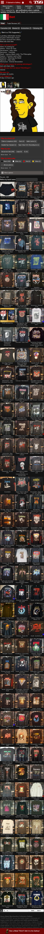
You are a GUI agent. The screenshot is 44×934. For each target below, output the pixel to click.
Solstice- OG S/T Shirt (7, 214)
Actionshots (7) (26, 28)
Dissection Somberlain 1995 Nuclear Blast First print (7, 252)
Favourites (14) (6, 28)
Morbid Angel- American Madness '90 (22, 251)
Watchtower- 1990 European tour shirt (7, 381)
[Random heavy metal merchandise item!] (23, 2)
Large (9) (19, 151)
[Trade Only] (36, 315)
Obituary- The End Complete (36, 798)
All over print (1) (8, 165)
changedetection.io (35, 12)
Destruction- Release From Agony (22, 546)
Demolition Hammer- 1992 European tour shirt (36, 382)
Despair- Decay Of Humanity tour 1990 (7, 798)
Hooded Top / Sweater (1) (8, 145)
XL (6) (26, 151)
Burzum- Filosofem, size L (36, 323)
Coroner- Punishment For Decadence (22, 528)
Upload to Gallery (14, 2)
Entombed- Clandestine (7, 232)
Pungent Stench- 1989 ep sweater (7, 709)
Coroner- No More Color (7, 563)
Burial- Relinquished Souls (7, 690)
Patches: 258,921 (19, 7)
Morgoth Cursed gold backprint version (22, 270)
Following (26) (37, 28)
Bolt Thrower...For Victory (7, 528)
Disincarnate (36, 779)
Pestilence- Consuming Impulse (22, 654)
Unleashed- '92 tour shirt (7, 472)
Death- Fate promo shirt (36, 726)
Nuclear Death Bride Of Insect (7, 835)
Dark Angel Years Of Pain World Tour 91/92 (7, 888)
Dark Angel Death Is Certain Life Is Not (7, 853)
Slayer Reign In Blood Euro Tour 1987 (22, 492)
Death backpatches (7, 323)
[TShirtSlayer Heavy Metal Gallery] (37, 2)
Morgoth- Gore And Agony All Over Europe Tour (21, 817)
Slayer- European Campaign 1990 (22, 363)
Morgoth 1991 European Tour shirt (7, 270)
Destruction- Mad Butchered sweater (7, 454)
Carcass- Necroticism (22, 380)
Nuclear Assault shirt (22, 197)
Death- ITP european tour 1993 (22, 744)
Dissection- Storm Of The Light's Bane (37, 418)
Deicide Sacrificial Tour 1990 (36, 853)
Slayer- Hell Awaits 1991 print (36, 215)
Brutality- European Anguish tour (36, 690)
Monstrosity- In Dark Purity (22, 233)
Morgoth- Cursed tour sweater (36, 436)
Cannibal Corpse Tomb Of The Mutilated (22, 888)
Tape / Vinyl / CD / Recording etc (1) (28, 145)
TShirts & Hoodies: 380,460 (7, 7)
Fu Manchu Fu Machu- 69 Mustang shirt (36, 906)
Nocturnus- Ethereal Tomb (36, 306)
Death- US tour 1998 (36, 600)
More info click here (6, 41)
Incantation (7, 492)
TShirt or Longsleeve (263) (9, 141)
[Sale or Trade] (22, 207)
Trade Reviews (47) (13, 23)
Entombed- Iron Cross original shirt (22, 436)
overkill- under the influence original (7, 762)
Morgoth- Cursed (7, 653)
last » (39, 910)
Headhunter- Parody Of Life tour (22, 400)
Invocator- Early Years (22, 342)
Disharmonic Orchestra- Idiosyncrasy (7, 344)
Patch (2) (21, 141)
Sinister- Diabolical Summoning (36, 546)
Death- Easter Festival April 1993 (22, 672)
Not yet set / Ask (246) (7, 151)
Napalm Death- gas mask (36, 363)
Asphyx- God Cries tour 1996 (7, 780)
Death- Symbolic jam (36, 636)
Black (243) (7, 161)
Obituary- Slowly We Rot (22, 636)
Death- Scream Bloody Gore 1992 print (21, 306)
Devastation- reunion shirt (36, 744)
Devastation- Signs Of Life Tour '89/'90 (36, 492)
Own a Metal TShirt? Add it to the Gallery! (24, 931)
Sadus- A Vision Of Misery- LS (36, 618)
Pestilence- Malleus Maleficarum (7, 306)
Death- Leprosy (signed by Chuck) (22, 563)
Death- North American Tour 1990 (36, 581)
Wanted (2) (16, 28)
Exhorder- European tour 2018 (22, 600)
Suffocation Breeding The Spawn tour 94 (7, 581)
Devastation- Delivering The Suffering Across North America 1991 (22, 691)
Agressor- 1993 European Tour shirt (22, 215)
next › (33, 910)
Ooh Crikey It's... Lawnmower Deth (22, 418)
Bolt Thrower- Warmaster (36, 563)
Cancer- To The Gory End (7, 618)
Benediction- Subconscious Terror (37, 510)
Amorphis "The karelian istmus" (22, 762)
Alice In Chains (22, 870)
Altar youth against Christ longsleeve (22, 618)
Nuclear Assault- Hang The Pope (7, 672)
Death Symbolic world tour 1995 (7, 871)
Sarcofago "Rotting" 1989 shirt (7, 363)
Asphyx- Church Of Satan (7, 906)
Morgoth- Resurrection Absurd (7, 816)
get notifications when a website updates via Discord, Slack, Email (20, 11)
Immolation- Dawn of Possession (22, 510)
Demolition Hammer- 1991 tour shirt (7, 418)
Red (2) (28, 161)
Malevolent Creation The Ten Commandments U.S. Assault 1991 (22, 473)
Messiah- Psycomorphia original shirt (22, 582)
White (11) (18, 161)
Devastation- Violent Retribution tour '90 (36, 528)
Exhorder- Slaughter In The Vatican (21, 798)
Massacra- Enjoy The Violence (36, 197)
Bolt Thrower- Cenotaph (36, 400)
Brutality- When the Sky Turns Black (7, 510)
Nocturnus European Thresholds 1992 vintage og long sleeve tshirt (36, 344)
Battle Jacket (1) (31, 141)
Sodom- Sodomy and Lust (37, 472)
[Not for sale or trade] (7, 189)
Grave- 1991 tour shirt (7, 287)
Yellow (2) (37, 161)
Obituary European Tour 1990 (22, 835)
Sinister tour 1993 (37, 762)
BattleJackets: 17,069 (29, 7)
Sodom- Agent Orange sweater (22, 454)
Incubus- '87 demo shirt (36, 453)
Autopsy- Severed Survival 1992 (36, 654)
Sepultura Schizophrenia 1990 (36, 288)
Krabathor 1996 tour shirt (36, 270)
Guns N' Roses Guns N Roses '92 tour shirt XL (36, 233)
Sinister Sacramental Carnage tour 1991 (36, 888)
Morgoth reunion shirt (37, 250)
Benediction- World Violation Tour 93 (22, 906)
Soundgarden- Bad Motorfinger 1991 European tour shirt (22, 324)
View (3, 23)
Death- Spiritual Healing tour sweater (7, 546)
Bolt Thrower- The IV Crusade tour (7, 400)
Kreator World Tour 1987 (36, 835)
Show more (4, 154)
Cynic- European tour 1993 (22, 709)
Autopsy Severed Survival (37, 816)
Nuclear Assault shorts (7, 197)
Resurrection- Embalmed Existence (7, 436)
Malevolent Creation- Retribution (22, 288)
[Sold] (22, 409)
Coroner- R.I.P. (22, 779)
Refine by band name (7, 179)
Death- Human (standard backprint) (36, 709)
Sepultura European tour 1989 (7, 636)
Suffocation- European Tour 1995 (36, 672)
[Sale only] (36, 224)
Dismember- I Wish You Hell (36, 871)
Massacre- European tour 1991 (22, 727)
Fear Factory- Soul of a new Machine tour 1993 (7, 600)
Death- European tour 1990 (7, 744)
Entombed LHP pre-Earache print (22, 853)
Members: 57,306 (39, 7)
